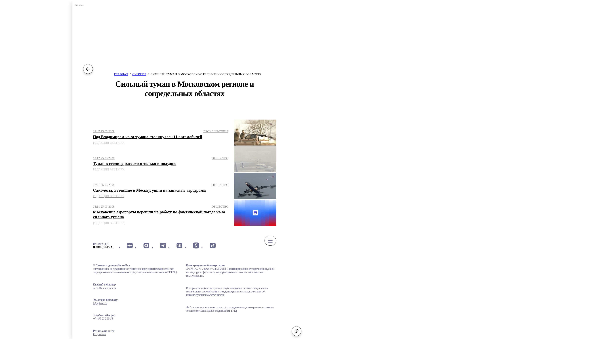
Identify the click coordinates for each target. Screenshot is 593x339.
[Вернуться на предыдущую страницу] (88, 69)
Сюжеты (139, 74)
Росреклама (99, 334)
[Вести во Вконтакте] (179, 245)
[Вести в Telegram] (163, 245)
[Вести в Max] (146, 245)
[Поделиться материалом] (296, 331)
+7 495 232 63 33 (103, 318)
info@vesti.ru (100, 303)
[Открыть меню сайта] (270, 241)
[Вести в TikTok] (212, 245)
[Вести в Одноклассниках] (196, 245)
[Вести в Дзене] (130, 245)
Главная (121, 74)
